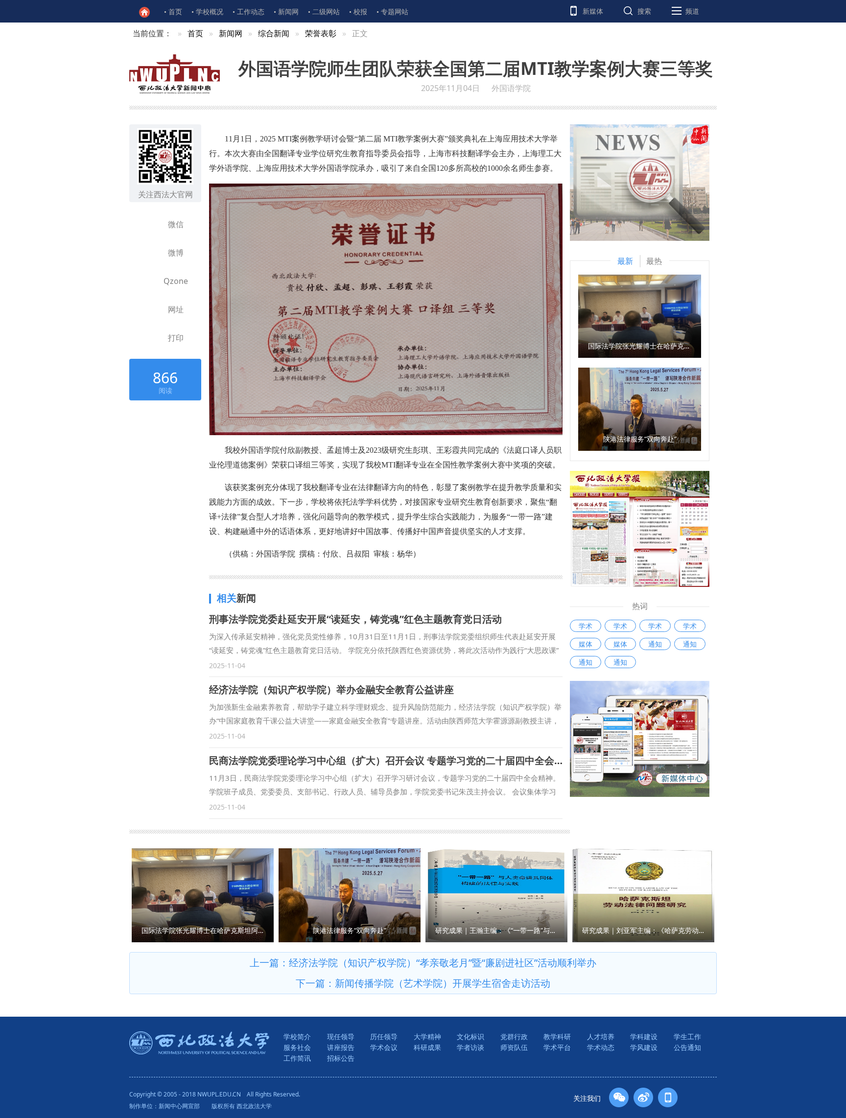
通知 (655, 644)
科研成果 (427, 1047)
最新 (625, 261)
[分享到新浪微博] (149, 252)
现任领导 (340, 1036)
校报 (360, 11)
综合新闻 (273, 33)
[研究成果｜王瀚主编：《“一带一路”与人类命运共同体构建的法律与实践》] (496, 894)
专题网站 (394, 11)
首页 (175, 11)
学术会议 (384, 1047)
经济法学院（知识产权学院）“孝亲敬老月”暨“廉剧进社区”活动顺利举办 (442, 962)
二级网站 (326, 11)
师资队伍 (514, 1047)
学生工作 (687, 1036)
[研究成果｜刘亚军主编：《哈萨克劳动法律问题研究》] (643, 894)
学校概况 (209, 11)
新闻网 (288, 11)
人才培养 (600, 1036)
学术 (585, 625)
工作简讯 (297, 1058)
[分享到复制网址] (149, 309)
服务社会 (297, 1047)
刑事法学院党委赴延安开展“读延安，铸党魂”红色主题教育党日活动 (355, 619)
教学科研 (557, 1036)
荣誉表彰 (320, 33)
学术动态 (600, 1047)
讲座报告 (340, 1047)
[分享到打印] (149, 337)
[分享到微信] (149, 224)
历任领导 (384, 1036)
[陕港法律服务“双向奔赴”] (639, 408)
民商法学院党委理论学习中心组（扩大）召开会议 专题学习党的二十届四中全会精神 (391, 760)
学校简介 (297, 1036)
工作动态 (250, 11)
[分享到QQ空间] (149, 281)
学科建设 (644, 1036)
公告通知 (687, 1047)
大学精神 (427, 1036)
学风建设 (644, 1047)
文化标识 (470, 1036)
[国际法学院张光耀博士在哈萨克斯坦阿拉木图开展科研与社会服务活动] (639, 315)
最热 (654, 261)
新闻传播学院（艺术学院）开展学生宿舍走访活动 (442, 983)
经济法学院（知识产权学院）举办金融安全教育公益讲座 (331, 689)
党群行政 (514, 1036)
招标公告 (340, 1058)
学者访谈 (470, 1047)
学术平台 (557, 1047)
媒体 (585, 644)
